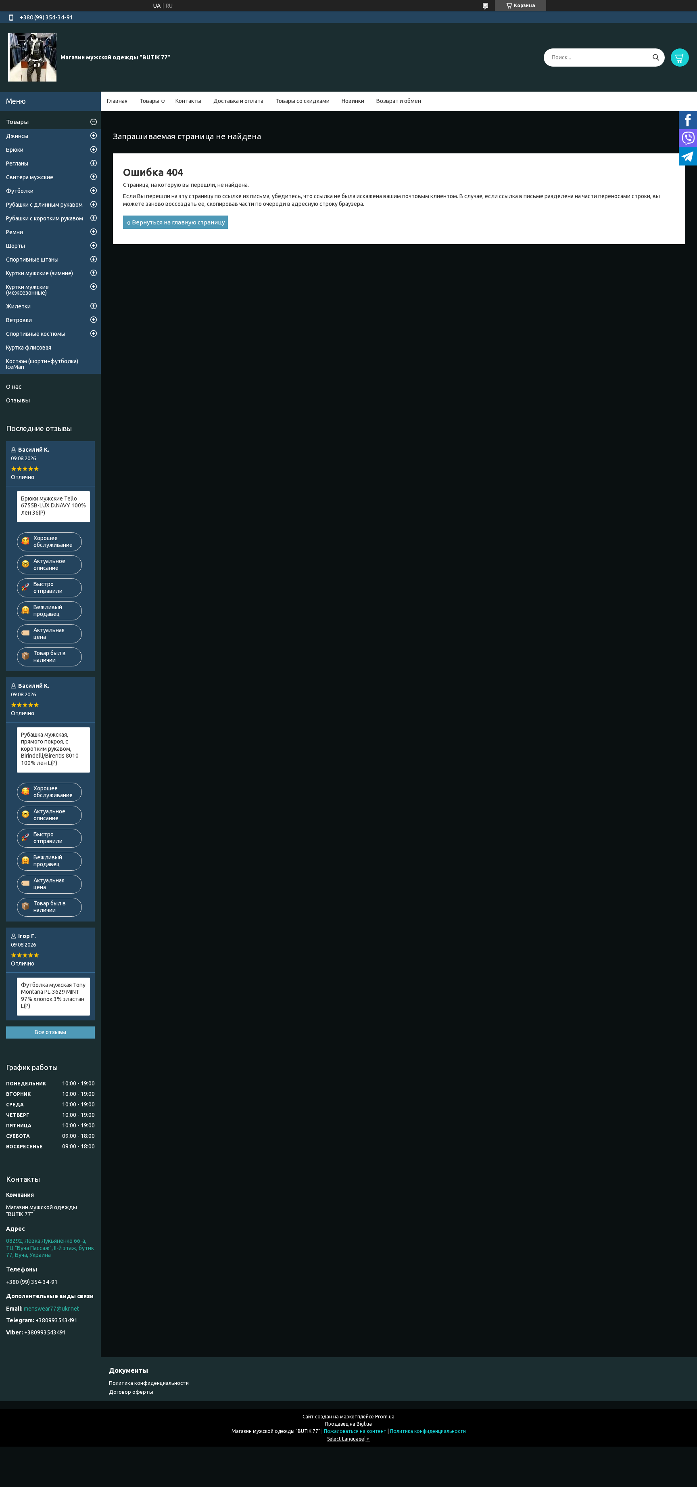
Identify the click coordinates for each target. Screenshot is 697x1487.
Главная (117, 101)
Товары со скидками (302, 101)
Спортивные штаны (32, 259)
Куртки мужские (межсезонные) (27, 290)
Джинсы (17, 136)
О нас (13, 386)
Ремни (14, 232)
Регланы (17, 163)
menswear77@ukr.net (51, 1308)
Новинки (353, 101)
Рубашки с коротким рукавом (44, 218)
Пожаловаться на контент (355, 1431)
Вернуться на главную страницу (178, 222)
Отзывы (18, 400)
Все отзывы (50, 1032)
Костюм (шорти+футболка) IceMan (42, 364)
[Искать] (656, 57)
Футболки (19, 191)
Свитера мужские (29, 177)
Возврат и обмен (398, 101)
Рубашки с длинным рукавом (44, 204)
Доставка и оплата (238, 101)
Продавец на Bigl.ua (348, 1423)
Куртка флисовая (28, 347)
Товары (149, 101)
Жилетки (18, 306)
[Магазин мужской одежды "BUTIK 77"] (32, 57)
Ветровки (19, 320)
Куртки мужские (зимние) (39, 273)
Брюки (14, 150)
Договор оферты (131, 1392)
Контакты (188, 101)
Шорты (15, 246)
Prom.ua (384, 1416)
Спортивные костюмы (35, 334)
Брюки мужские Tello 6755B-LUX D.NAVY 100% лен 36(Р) (53, 505)
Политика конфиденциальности (149, 1383)
